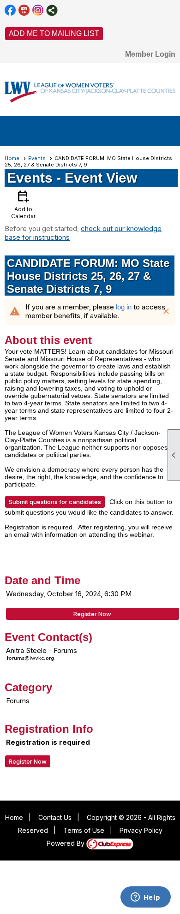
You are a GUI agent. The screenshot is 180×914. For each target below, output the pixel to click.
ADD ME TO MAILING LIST (54, 33)
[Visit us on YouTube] (24, 10)
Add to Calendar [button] (23, 204)
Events (37, 158)
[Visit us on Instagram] (38, 10)
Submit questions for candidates (55, 501)
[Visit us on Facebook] (10, 10)
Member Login (150, 54)
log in (124, 307)
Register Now (92, 613)
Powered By (66, 843)
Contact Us (55, 817)
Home (12, 158)
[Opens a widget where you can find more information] (145, 897)
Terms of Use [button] (83, 830)
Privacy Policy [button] (141, 830)
